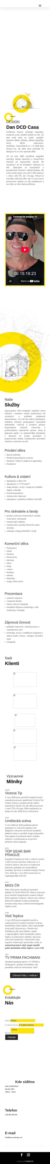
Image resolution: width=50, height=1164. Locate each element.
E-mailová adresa (11, 1025)
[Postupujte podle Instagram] (28, 1155)
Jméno (7, 1020)
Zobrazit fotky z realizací (25, 975)
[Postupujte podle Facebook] (22, 1155)
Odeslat (12, 1037)
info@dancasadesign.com (13, 1137)
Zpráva (7, 1033)
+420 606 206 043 (11, 1115)
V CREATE (29, 1161)
